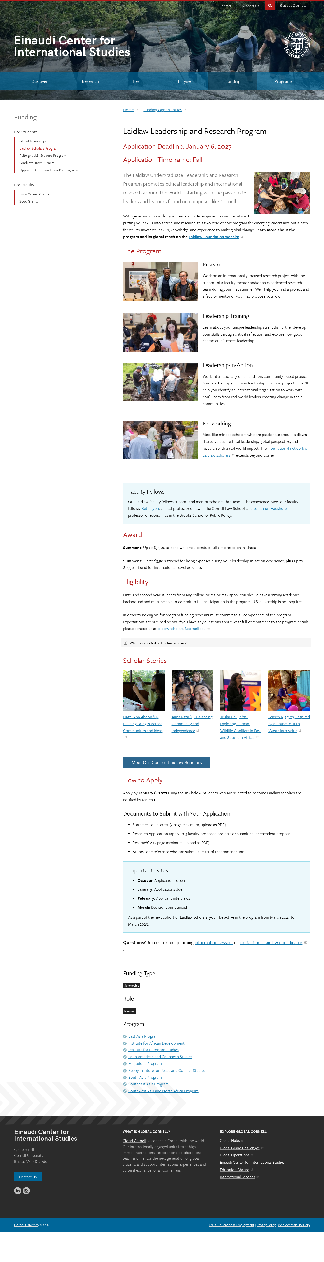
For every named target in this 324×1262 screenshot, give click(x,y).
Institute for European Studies (153, 1050)
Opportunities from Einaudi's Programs (48, 169)
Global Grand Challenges (240, 1148)
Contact (225, 5)
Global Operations (235, 1155)
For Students (25, 132)
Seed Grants (28, 201)
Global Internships (32, 140)
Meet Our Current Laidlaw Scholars (167, 762)
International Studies (72, 47)
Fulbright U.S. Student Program (42, 155)
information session (214, 942)
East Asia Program (143, 1036)
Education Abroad (234, 1169)
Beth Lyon (150, 508)
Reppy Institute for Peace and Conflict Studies (166, 1070)
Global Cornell (293, 6)
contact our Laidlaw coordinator (271, 942)
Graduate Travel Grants (36, 162)
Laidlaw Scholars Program (38, 148)
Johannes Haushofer (271, 508)
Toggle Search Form (270, 5)
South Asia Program (145, 1077)
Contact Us (28, 1177)
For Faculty (24, 185)
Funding (25, 117)
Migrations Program (145, 1063)
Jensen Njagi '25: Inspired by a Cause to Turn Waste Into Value (289, 723)
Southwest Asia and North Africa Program (163, 1091)
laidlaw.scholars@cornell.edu (181, 628)
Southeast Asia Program (148, 1084)
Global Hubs (230, 1140)
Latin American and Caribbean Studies (160, 1056)
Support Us (250, 5)
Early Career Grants (34, 194)
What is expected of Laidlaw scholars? (158, 642)
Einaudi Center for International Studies (252, 1162)
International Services (237, 1177)
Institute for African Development (156, 1043)
